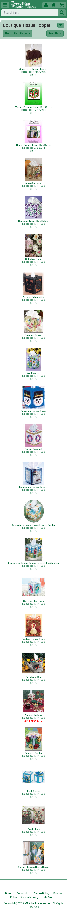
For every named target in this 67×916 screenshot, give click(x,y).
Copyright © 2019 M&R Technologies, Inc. (28, 903)
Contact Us (23, 893)
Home (8, 893)
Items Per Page (16, 33)
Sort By (53, 33)
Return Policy (41, 893)
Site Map (48, 897)
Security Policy (30, 897)
